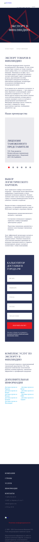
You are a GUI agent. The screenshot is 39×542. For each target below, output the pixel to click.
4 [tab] (21, 167)
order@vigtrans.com (10, 503)
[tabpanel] (19, 140)
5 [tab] (26, 167)
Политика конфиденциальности (19, 523)
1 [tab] (9, 167)
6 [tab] (30, 167)
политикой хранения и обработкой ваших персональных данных (17, 334)
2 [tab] (13, 167)
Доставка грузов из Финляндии (11, 402)
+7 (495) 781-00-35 (23, 8)
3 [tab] (17, 167)
